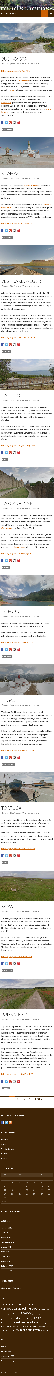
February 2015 (7, 1266)
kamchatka (45, 1319)
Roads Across (8, 13)
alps (7, 1304)
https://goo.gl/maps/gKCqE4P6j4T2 (17, 71)
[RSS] (10, 1122)
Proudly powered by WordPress (12, 1373)
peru (5, 862)
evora (19, 1314)
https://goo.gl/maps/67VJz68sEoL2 (17, 223)
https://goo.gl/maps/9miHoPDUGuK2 (18, 750)
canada (18, 1308)
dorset (3, 1314)
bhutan (33, 1304)
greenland (4, 1319)
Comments (7, 1356)
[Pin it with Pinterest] (18, 122)
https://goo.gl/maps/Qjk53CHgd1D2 (18, 445)
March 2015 (6, 1261)
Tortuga (11, 808)
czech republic (45, 1309)
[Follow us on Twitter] (6, 1122)
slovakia (40, 1326)
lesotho (11, 1323)
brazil (38, 1304)
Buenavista (14, 58)
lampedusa (5, 1323)
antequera (20, 1304)
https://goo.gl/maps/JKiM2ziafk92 (17, 1074)
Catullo (10, 395)
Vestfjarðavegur (21, 281)
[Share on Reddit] (14, 122)
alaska (3, 1304)
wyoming (45, 1330)
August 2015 (6, 1247)
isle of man (21, 1319)
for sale (12, 90)
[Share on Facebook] (2, 122)
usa (41, 1330)
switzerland (9, 764)
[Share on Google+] (10, 122)
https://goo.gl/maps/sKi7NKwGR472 (18, 848)
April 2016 (5, 1233)
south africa (47, 1326)
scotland (8, 970)
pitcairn (3, 1326)
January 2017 (6, 1228)
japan (37, 1318)
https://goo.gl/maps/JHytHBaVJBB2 (18, 642)
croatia (36, 1308)
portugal (9, 1326)
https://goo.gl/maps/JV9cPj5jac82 (16, 553)
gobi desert (43, 1314)
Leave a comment (32, 64)
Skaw (7, 906)
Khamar (10, 173)
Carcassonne (16, 503)
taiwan (35, 1329)
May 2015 (5, 1252)
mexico (18, 1322)
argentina (27, 1304)
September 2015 (8, 1242)
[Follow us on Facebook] (2, 1122)
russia (22, 1326)
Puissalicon (15, 1014)
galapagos (35, 1314)
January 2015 (6, 1271)
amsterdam (12, 1304)
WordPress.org (7, 1361)
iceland (7, 351)
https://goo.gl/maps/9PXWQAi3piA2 (18, 337)
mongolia (8, 237)
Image (5, 64)
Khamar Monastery (31, 185)
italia (27, 1319)
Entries (6, 1351)
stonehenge (11, 1330)
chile (27, 1308)
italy (5, 459)
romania (15, 1326)
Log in (3, 1346)
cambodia (7, 1308)
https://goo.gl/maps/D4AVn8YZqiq (17, 956)
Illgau (8, 700)
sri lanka (7, 656)
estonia (14, 1314)
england (8, 1314)
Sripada (10, 611)
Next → (38, 1099)
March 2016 (6, 1237)
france (6, 567)
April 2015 (5, 1256)
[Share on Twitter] (6, 122)
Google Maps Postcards (11, 1288)
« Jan (4, 1201)
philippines (8, 129)
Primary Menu (51, 13)
